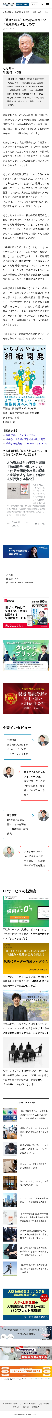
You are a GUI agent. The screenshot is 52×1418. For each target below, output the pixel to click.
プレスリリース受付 (28, 1404)
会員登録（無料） (22, 4)
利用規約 (35, 1407)
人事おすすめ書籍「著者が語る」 (22, 583)
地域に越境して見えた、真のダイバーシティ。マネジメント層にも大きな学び (26, 1028)
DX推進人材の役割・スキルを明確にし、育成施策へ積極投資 (17, 824)
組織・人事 (13, 579)
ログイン (34, 4)
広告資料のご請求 (10, 1404)
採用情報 (26, 1407)
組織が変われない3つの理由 (20, 435)
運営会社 (16, 1407)
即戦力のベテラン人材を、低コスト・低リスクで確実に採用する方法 (26, 934)
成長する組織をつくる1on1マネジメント (27, 443)
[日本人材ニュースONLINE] (9, 4)
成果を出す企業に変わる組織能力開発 (25, 439)
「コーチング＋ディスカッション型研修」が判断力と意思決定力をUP (26, 981)
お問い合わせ (43, 1404)
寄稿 (11, 575)
